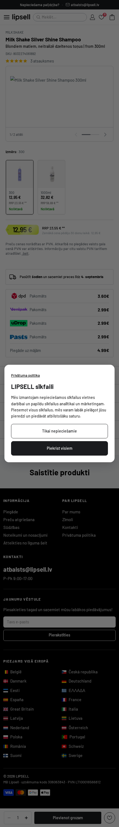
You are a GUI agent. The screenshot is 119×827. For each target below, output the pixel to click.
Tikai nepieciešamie (59, 431)
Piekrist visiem (60, 448)
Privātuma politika (25, 375)
